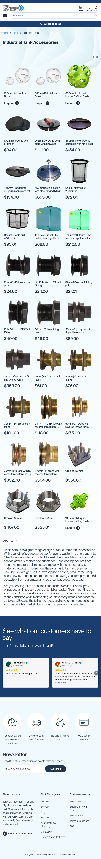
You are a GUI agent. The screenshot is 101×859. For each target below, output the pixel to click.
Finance (45, 817)
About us (45, 801)
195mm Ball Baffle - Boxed (15, 95)
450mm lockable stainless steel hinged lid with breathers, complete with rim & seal (48, 189)
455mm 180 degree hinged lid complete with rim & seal (17, 189)
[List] (96, 57)
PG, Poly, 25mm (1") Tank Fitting (48, 284)
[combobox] (54, 15)
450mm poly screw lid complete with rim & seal (79, 142)
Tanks (15, 33)
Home (5, 33)
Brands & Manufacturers (53, 837)
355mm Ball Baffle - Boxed (46, 95)
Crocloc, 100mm (44, 518)
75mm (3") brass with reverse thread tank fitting (18, 472)
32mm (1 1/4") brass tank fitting (17, 425)
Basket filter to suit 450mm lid (14, 236)
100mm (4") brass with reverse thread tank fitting (47, 472)
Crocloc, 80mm (13, 518)
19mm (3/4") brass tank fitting (48, 378)
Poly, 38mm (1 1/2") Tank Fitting (17, 331)
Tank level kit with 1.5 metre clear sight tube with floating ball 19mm (47, 236)
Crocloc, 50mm (74, 470)
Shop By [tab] (3, 29)
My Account (75, 801)
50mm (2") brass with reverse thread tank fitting (77, 425)
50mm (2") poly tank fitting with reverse (78, 331)
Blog (43, 812)
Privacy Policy (76, 815)
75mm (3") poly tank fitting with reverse (17, 378)
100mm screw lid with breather (16, 142)
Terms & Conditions (79, 820)
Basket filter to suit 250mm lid (75, 189)
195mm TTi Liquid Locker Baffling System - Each (79, 519)
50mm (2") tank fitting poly (47, 331)
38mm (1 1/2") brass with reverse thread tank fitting (48, 425)
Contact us (46, 831)
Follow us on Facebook (20, 833)
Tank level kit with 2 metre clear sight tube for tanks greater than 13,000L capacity (78, 236)
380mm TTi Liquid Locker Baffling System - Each (79, 95)
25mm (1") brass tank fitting (77, 378)
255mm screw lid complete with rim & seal (48, 142)
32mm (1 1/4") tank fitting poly (78, 284)
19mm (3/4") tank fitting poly (17, 284)
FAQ (72, 826)
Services (45, 806)
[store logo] (13, 8)
